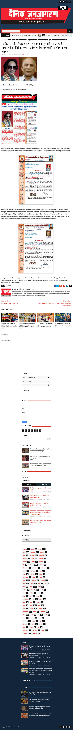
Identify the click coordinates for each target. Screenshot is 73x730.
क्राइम (33, 558)
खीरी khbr (44, 568)
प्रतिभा (24, 586)
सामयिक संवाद (25, 621)
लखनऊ (31, 608)
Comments (44, 485)
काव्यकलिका (25, 558)
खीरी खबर (31, 565)
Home (4, 40)
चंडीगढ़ (40, 574)
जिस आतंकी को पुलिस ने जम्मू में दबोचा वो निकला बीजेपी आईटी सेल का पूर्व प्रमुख (40, 450)
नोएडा (32, 583)
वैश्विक (24, 614)
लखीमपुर (40, 608)
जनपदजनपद (34, 580)
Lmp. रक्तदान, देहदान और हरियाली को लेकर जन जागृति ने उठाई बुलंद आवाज (40, 521)
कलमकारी (42, 552)
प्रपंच (40, 586)
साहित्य (33, 621)
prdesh (35, 633)
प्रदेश (31, 586)
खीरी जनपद (35, 568)
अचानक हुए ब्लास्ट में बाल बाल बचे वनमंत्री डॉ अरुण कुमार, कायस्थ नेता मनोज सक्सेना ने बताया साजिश (40, 458)
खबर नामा (41, 561)
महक (33, 599)
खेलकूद (24, 574)
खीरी (23, 565)
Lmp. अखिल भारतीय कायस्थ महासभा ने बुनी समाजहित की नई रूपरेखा (39, 504)
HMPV (43, 630)
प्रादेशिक (24, 589)
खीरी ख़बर (41, 565)
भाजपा (31, 596)
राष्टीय (24, 605)
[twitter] (60, 1)
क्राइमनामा (24, 561)
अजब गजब (25, 549)
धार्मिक (33, 35)
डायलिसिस (43, 580)
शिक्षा (38, 614)
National (25, 633)
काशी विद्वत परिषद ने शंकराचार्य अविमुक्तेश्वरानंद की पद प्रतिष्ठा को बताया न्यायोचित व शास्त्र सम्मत (40, 715)
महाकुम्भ (24, 602)
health (34, 630)
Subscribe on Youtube (30, 385)
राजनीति (38, 602)
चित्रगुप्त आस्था (25, 577)
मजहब (38, 596)
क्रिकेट (33, 561)
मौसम (31, 602)
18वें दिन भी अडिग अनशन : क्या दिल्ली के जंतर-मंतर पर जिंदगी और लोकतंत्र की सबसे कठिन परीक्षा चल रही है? (9, 326)
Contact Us (25, 477)
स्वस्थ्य (33, 624)
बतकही (41, 589)
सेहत (40, 621)
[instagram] (66, 1)
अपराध (40, 549)
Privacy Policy (26, 480)
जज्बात (41, 577)
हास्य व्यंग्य (31, 627)
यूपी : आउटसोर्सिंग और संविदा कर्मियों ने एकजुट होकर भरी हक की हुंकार (40, 693)
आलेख (24, 552)
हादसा (24, 627)
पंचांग (39, 583)
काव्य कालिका (41, 555)
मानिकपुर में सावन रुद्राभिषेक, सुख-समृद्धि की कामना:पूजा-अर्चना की (50, 35)
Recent (29, 485)
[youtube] (69, 1)
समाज (40, 618)
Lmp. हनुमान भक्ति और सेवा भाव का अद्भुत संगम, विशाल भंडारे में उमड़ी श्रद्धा (39, 700)
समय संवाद (32, 618)
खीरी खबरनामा (25, 568)
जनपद (24, 580)
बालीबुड (31, 593)
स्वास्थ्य (40, 624)
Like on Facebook (28, 381)
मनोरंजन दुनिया (25, 599)
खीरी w (24, 571)
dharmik (25, 630)
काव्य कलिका (32, 555)
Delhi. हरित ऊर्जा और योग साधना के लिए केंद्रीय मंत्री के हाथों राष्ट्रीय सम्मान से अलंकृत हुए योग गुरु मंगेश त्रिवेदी (27, 326)
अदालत (32, 549)
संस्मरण (24, 618)
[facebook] (63, 1)
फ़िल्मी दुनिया (33, 589)
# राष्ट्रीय (8, 285)
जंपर (34, 577)
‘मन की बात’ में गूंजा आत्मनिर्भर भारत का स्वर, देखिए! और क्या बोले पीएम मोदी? (62, 325)
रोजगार (24, 608)
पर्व (45, 583)
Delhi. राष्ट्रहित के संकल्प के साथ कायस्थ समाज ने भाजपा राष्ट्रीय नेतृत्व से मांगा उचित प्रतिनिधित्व (44, 325)
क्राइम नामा (41, 558)
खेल (40, 571)
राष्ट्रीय (9, 40)
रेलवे (39, 605)
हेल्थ (38, 627)
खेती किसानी (32, 571)
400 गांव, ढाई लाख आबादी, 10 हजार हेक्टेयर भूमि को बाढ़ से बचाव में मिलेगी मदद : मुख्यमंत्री (40, 464)
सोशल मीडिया (25, 624)
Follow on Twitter (29, 377)
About (23, 475)
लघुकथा (34, 611)
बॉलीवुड (24, 596)
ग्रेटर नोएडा (32, 574)
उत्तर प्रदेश (33, 552)
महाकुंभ (40, 599)
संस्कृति (45, 614)
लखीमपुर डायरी (25, 611)
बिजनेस (39, 593)
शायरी (32, 614)
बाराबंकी (24, 593)
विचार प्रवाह (43, 611)
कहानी (24, 555)
